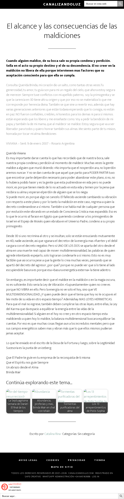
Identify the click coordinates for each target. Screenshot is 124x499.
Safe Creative (33, 476)
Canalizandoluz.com (81, 473)
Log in (95, 476)
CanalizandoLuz (62, 4)
